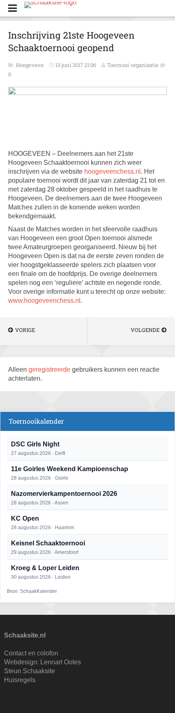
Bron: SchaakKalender (32, 591)
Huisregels (19, 679)
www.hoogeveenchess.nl (44, 300)
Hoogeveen (30, 65)
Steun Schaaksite (29, 671)
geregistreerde (50, 369)
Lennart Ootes (60, 662)
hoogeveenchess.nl (112, 171)
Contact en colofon (31, 653)
